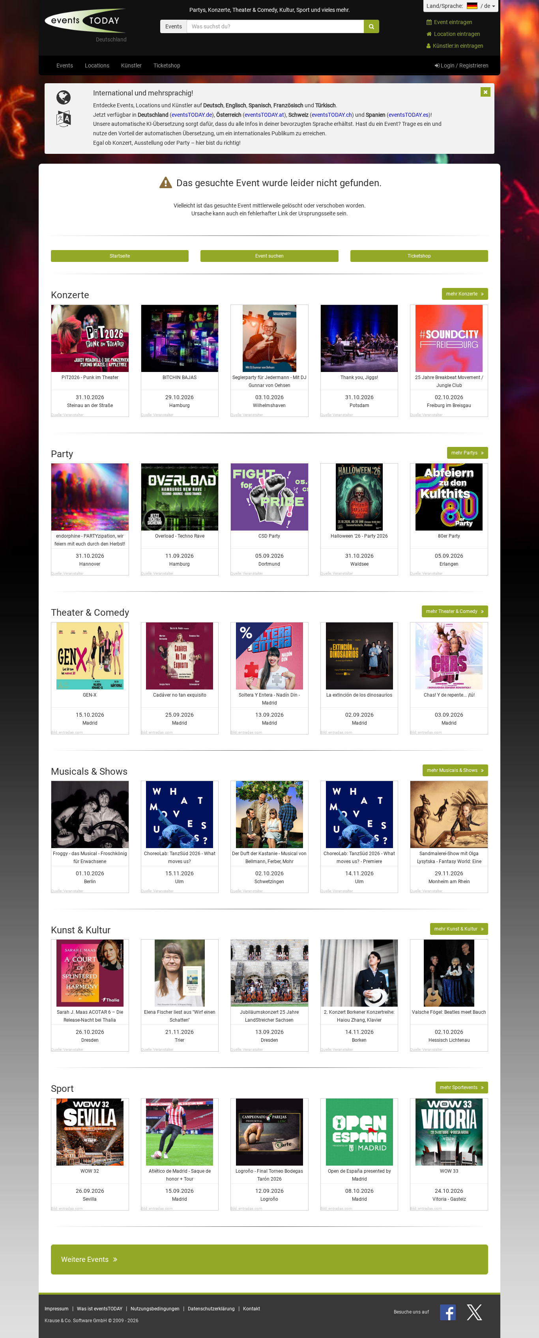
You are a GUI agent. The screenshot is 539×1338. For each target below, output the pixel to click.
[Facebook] (448, 1312)
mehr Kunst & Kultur (457, 929)
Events (64, 65)
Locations (97, 65)
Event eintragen (452, 22)
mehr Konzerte (463, 294)
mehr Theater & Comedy (453, 611)
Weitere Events (87, 1259)
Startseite (120, 256)
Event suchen (269, 256)
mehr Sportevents (460, 1087)
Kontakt (251, 1309)
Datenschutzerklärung (211, 1309)
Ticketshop (166, 65)
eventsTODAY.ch (332, 115)
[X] (475, 1312)
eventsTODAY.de (192, 115)
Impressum (57, 1309)
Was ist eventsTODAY (99, 1309)
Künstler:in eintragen (456, 46)
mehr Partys (466, 453)
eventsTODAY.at (264, 115)
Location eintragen (456, 34)
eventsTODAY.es (409, 115)
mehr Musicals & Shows (454, 770)
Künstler (131, 65)
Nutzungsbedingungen (155, 1309)
